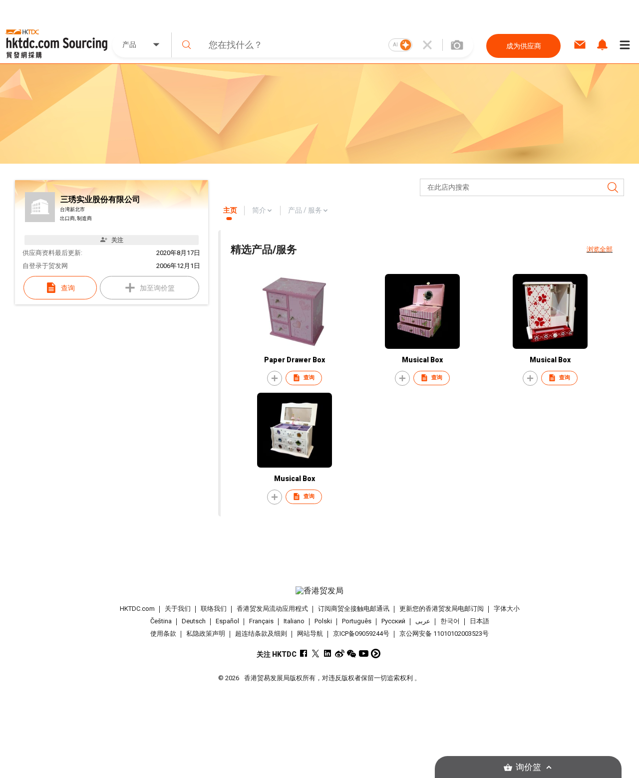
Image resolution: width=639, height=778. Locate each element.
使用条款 (163, 633)
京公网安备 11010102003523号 (444, 633)
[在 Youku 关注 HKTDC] (375, 653)
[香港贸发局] (319, 590)
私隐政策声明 (205, 633)
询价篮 (528, 767)
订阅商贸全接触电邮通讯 (353, 608)
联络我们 (214, 608)
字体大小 (507, 608)
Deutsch (194, 621)
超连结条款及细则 (261, 633)
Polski (323, 621)
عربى (422, 621)
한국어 (450, 621)
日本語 (479, 621)
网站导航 (310, 633)
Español (227, 621)
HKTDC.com (137, 608)
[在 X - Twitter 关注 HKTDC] (315, 653)
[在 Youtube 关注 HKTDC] (363, 653)
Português (356, 621)
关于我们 (178, 608)
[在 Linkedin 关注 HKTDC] (327, 653)
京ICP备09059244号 (361, 633)
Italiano (294, 621)
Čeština (161, 621)
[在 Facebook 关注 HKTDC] (304, 653)
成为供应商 (523, 46)
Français (261, 621)
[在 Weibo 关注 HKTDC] (339, 653)
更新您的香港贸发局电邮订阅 (441, 608)
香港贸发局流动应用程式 (272, 608)
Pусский (393, 621)
